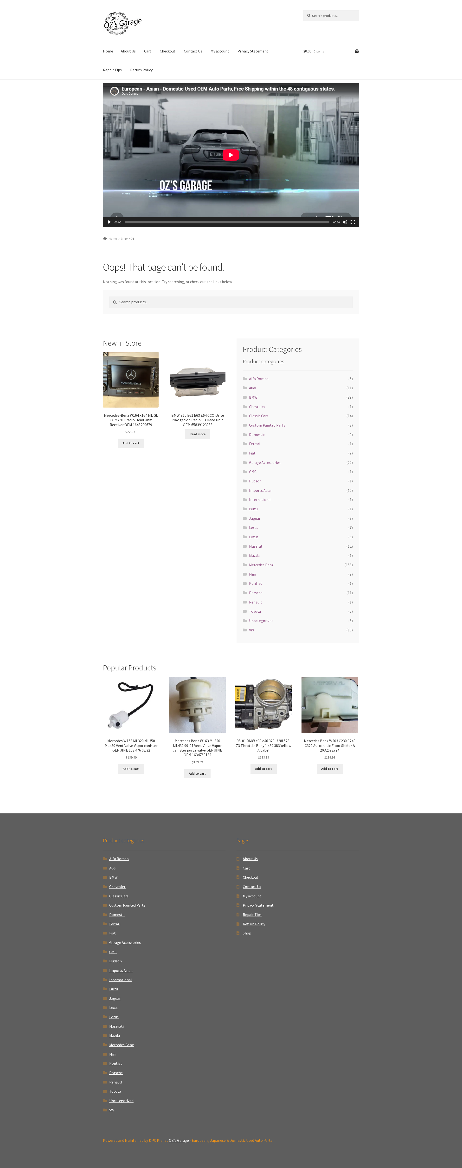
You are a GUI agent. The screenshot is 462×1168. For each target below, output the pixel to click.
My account (220, 51)
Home (108, 51)
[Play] (109, 222)
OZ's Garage (179, 1140)
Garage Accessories (265, 462)
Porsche (256, 592)
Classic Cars (258, 415)
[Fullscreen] (352, 222)
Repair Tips (112, 69)
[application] (231, 155)
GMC (253, 471)
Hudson (255, 481)
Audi (252, 387)
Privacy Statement (252, 51)
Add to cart (130, 443)
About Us (128, 51)
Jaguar (254, 518)
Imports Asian (260, 490)
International (260, 499)
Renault (255, 602)
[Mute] (345, 222)
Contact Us (193, 51)
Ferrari (254, 443)
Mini (252, 574)
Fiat (252, 453)
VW (251, 630)
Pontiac (255, 583)
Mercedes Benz (261, 564)
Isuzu (253, 508)
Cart (147, 51)
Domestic (257, 434)
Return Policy (141, 69)
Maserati (256, 546)
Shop (247, 933)
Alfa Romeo (259, 378)
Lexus (253, 527)
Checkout (167, 51)
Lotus (253, 536)
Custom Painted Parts (267, 425)
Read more (197, 434)
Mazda (254, 555)
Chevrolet (257, 406)
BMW (253, 397)
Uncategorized (261, 620)
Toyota (255, 611)
